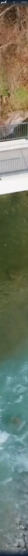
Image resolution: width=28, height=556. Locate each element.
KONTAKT (24, 2)
